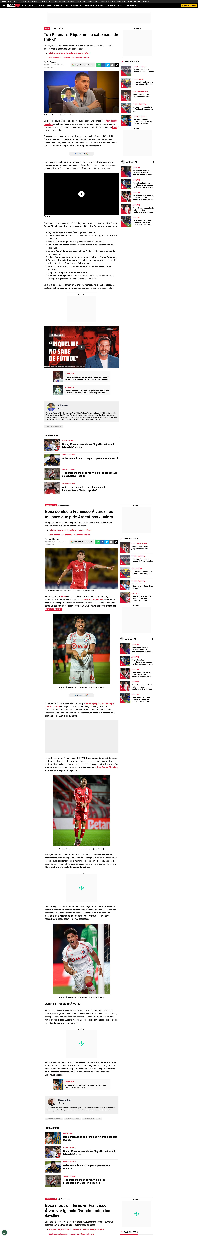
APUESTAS (111, 6)
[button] (103, 65)
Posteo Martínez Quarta (78, 1)
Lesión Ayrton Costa (60, 1)
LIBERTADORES (132, 6)
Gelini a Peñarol (93, 1)
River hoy (24, 1)
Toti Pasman (51, 62)
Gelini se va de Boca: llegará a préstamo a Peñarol (69, 53)
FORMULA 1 (58, 6)
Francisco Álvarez (53, 609)
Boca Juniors (58, 28)
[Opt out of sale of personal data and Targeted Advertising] (4, 1232)
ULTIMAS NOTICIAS (29, 6)
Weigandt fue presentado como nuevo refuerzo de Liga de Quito (76, 1229)
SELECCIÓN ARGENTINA (94, 6)
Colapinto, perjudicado (141, 1)
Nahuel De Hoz (53, 539)
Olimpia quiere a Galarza (124, 1)
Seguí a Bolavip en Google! (84, 65)
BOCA (41, 6)
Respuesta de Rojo (107, 1)
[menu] (3, 5)
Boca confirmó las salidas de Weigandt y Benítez (68, 58)
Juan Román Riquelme (53, 426)
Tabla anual (33, 1)
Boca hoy (16, 1)
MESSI (120, 6)
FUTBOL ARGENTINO (74, 6)
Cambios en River (45, 1)
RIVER (49, 6)
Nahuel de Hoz (64, 1100)
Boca (114, 127)
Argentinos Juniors (54, 1119)
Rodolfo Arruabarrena (92, 599)
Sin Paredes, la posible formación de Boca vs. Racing (71, 1234)
